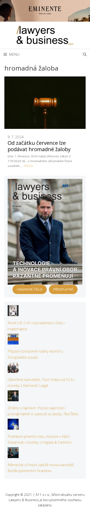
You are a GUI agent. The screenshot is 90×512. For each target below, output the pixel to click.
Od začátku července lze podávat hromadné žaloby (39, 146)
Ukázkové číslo (29, 289)
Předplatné (63, 289)
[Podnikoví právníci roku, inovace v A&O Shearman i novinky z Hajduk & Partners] (13, 426)
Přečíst (28, 166)
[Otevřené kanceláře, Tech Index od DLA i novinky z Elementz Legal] (13, 369)
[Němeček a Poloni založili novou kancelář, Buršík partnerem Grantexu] (13, 455)
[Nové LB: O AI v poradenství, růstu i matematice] (13, 313)
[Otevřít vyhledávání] (85, 54)
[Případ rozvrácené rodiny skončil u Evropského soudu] (13, 341)
